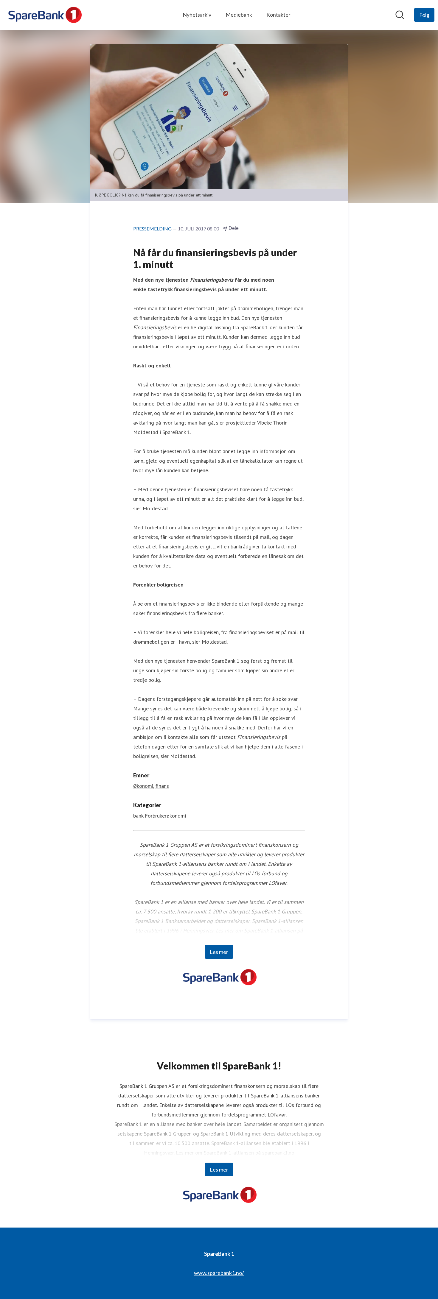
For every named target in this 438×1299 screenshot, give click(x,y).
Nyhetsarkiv (197, 14)
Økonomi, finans (151, 785)
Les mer (219, 952)
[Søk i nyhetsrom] (400, 15)
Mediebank (239, 14)
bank (138, 815)
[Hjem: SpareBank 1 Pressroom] (44, 15)
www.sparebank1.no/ (219, 1273)
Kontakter (278, 14)
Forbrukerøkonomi (165, 815)
